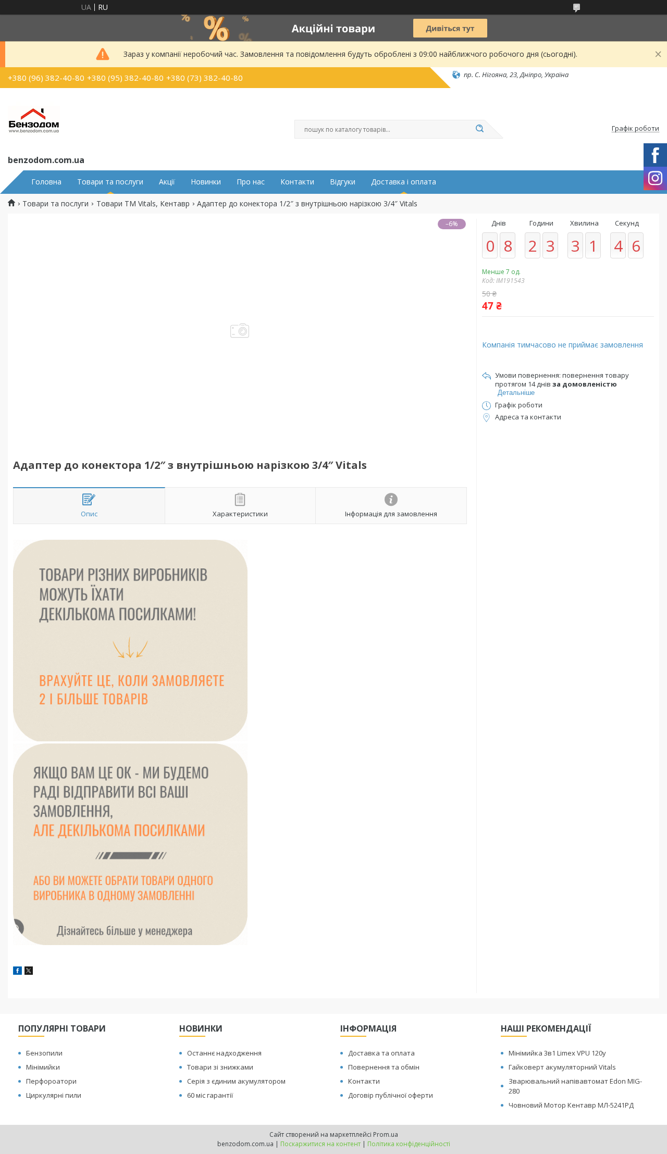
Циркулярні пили (53, 1095)
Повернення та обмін (383, 1067)
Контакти (297, 181)
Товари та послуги (110, 181)
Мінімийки (43, 1067)
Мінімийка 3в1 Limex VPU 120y (557, 1053)
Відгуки (342, 181)
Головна (46, 181)
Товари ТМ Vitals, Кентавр (143, 203)
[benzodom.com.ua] (34, 119)
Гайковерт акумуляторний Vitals (562, 1067)
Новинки (206, 181)
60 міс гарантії (210, 1095)
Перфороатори (51, 1081)
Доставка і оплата (403, 181)
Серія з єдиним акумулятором (236, 1081)
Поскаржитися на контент (320, 1143)
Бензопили (44, 1053)
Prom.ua (385, 1134)
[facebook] (17, 972)
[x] (28, 972)
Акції (167, 181)
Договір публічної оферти (390, 1095)
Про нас (251, 181)
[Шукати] (479, 129)
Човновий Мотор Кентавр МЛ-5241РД (571, 1105)
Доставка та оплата (381, 1053)
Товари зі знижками (220, 1067)
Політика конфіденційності (408, 1143)
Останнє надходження (224, 1053)
